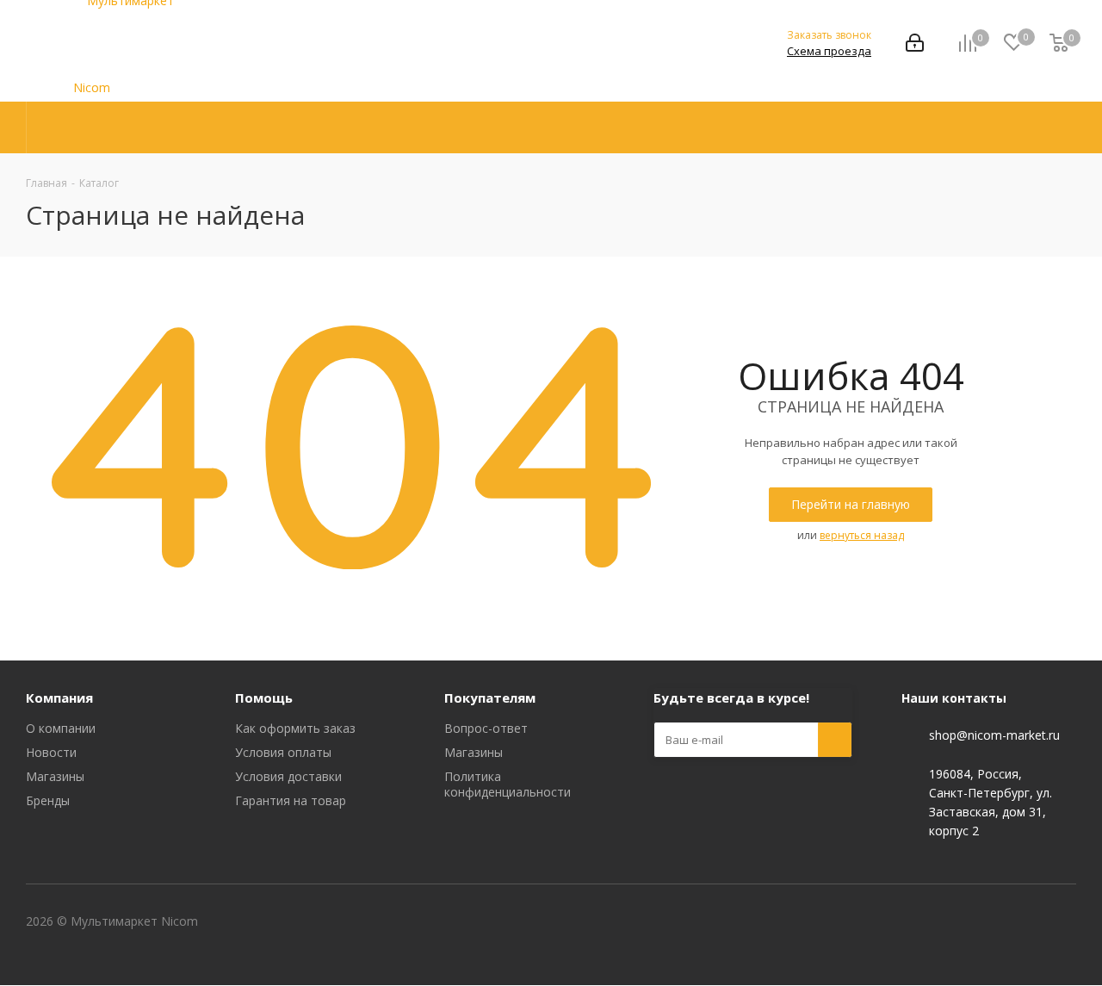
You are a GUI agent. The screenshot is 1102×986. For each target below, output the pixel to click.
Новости (51, 752)
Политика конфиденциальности (507, 784)
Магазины (55, 776)
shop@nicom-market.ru (994, 736)
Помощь (264, 697)
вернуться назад (862, 535)
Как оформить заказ (295, 728)
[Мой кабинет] (915, 44)
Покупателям (490, 697)
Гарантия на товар (290, 800)
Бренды (48, 800)
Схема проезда (829, 51)
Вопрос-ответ (486, 728)
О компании (61, 728)
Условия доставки (288, 776)
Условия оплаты (283, 752)
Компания (59, 697)
